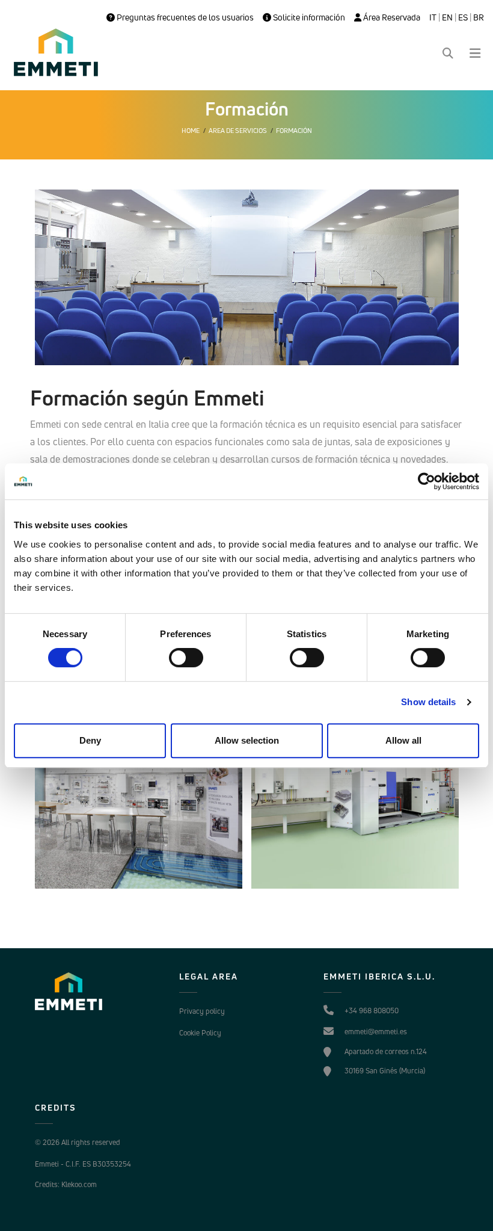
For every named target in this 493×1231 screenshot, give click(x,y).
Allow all (403, 740)
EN (447, 17)
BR (478, 17)
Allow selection (247, 740)
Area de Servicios (238, 130)
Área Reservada (390, 17)
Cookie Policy (200, 1033)
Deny (90, 740)
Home (191, 130)
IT (432, 17)
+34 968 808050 (371, 1010)
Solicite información (308, 17)
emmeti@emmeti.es (375, 1031)
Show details (428, 702)
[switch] (186, 657)
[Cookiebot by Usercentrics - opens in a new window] (426, 481)
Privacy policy (202, 1011)
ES (463, 17)
